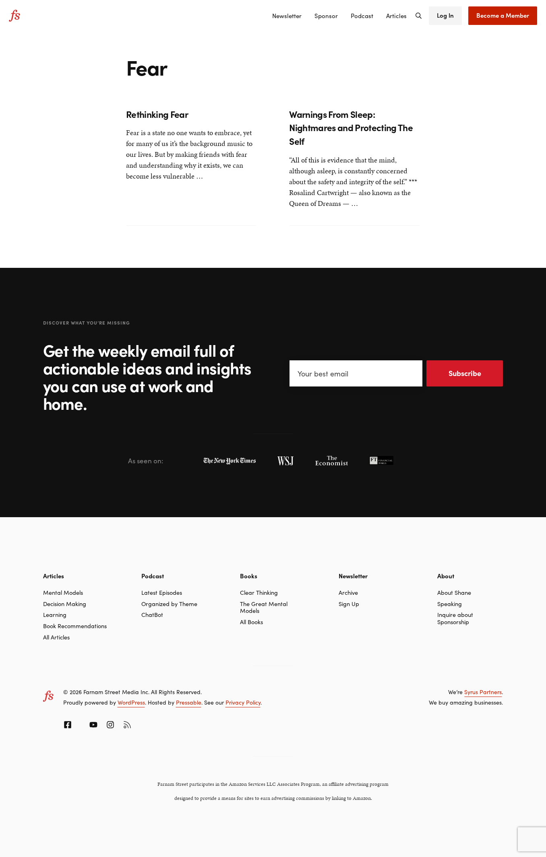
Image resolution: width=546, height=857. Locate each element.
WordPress (131, 702)
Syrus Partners (483, 692)
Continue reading (153, 204)
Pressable (188, 702)
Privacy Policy (243, 702)
